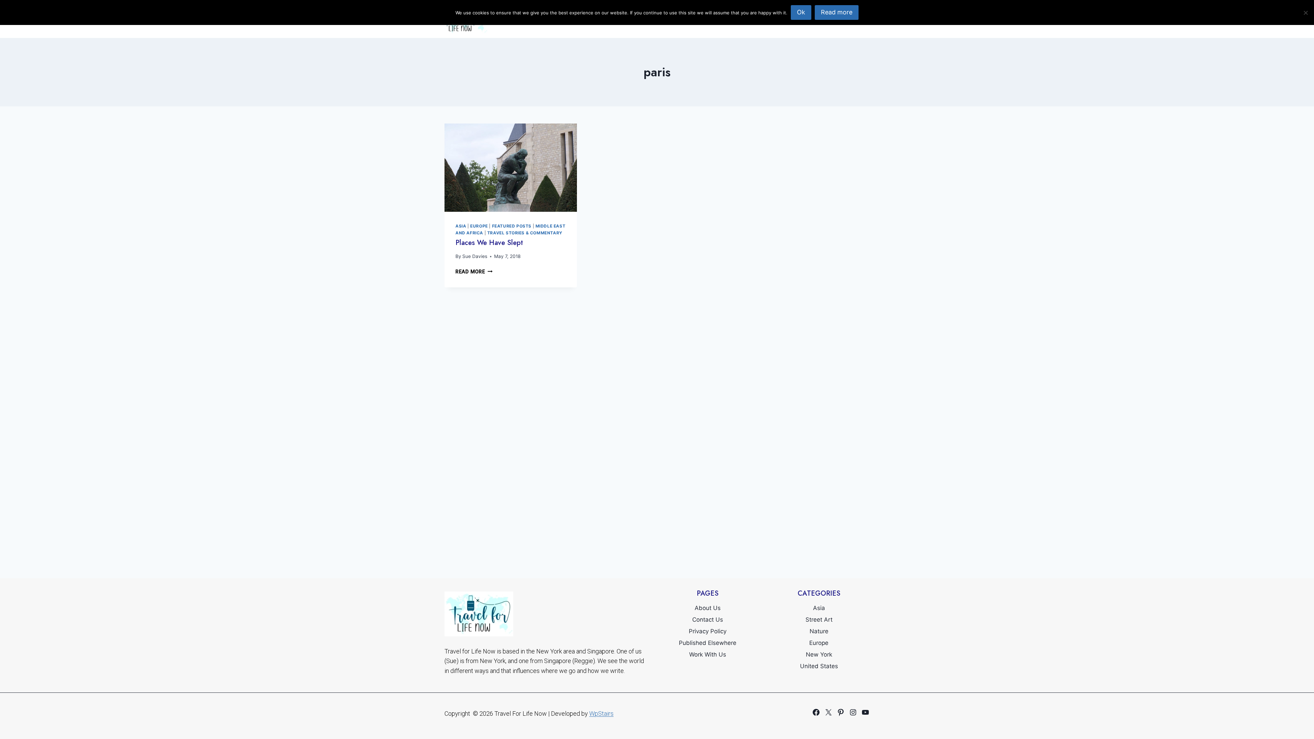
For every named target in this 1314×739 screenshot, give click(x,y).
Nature (819, 631)
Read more (836, 12)
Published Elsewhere (707, 642)
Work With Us (707, 654)
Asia (460, 226)
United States (819, 666)
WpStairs (601, 713)
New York (819, 654)
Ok (801, 12)
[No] (1305, 12)
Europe (479, 226)
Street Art (819, 619)
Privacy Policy (707, 631)
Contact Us (707, 619)
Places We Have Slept (489, 243)
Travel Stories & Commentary (525, 232)
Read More (473, 272)
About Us (708, 608)
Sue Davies (474, 256)
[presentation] (511, 168)
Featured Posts (511, 226)
